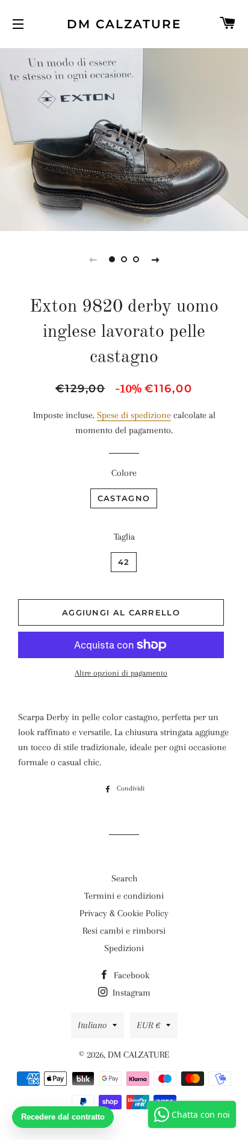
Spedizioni (124, 948)
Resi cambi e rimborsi (124, 930)
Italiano (92, 1025)
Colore (124, 472)
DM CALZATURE (124, 24)
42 (124, 562)
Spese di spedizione (134, 415)
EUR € (148, 1025)
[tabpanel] (124, 138)
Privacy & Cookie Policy (124, 913)
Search (124, 878)
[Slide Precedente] (92, 259)
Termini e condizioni (124, 895)
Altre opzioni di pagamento (121, 672)
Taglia (124, 536)
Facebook (130, 975)
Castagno (124, 498)
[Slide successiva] (155, 259)
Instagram (130, 992)
